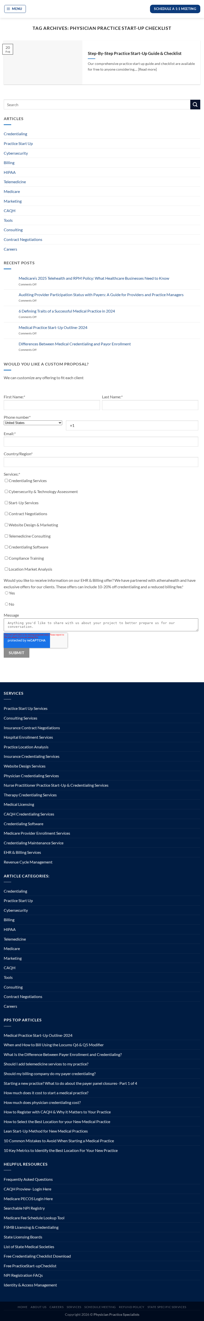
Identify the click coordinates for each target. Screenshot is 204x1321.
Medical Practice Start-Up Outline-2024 (53, 327)
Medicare (12, 191)
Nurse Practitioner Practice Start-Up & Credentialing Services (56, 785)
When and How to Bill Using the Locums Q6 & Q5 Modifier (54, 1044)
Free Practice (15, 1265)
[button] (15, 9)
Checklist (48, 1265)
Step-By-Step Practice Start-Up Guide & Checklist (135, 53)
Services (74, 1307)
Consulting (13, 229)
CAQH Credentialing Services (29, 814)
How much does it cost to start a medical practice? (46, 1092)
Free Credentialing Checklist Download (37, 1256)
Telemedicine (15, 181)
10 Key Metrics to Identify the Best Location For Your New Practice (61, 1150)
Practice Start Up (18, 143)
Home (22, 1307)
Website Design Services (25, 766)
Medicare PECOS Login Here (28, 1198)
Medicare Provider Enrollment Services (37, 833)
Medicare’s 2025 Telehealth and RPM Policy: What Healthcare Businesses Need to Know (94, 278)
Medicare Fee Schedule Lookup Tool (34, 1217)
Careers (10, 249)
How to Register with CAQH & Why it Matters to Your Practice (57, 1111)
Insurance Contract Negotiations (32, 727)
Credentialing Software (23, 823)
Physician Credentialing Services (31, 775)
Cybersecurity (16, 153)
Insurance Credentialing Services (31, 756)
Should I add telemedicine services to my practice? (46, 1063)
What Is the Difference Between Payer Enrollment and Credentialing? (63, 1054)
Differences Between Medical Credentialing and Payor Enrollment (75, 343)
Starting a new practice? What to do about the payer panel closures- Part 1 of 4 (70, 1083)
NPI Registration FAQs (23, 1275)
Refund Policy (131, 1307)
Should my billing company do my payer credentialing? (50, 1073)
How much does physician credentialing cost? (42, 1102)
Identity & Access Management (30, 1284)
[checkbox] (101, 526)
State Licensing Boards (23, 1236)
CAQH (9, 210)
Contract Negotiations (23, 239)
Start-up (33, 1265)
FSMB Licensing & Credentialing (31, 1227)
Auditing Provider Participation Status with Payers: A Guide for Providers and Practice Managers (101, 294)
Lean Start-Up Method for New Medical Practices (46, 1131)
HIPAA (10, 172)
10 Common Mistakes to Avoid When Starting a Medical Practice (59, 1140)
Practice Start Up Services (26, 708)
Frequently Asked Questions (28, 1179)
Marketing (13, 201)
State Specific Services (167, 1307)
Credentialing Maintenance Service (33, 842)
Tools (8, 220)
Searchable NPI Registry (24, 1208)
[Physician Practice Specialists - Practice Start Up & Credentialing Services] (102, 9)
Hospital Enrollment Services (28, 737)
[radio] (101, 594)
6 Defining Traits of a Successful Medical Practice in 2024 (67, 311)
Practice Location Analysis (26, 746)
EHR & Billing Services (22, 852)
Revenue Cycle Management (28, 862)
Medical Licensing (19, 804)
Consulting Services (20, 718)
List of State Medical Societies (29, 1246)
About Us (39, 1307)
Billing (9, 162)
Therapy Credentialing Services (30, 794)
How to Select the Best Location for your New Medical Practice (57, 1121)
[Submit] (195, 104)
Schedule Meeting (100, 1307)
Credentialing (15, 133)
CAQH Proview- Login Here (27, 1188)
